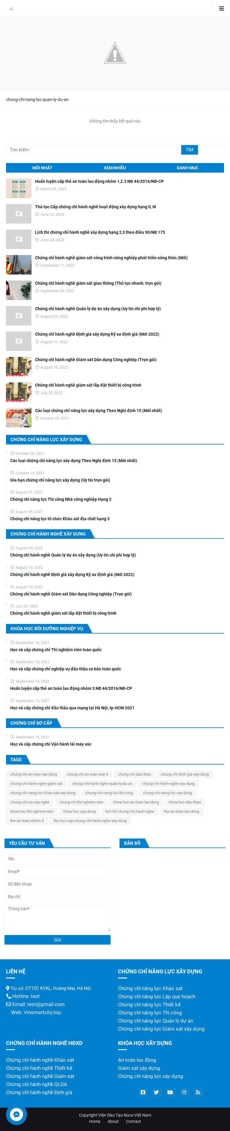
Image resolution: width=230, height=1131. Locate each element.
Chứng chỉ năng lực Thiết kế (149, 1005)
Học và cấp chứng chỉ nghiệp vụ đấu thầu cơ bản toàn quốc (65, 668)
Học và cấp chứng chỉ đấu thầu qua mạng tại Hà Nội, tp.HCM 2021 (72, 707)
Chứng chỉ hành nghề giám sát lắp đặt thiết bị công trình (88, 385)
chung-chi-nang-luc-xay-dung (167, 793)
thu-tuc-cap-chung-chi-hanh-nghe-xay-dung (90, 820)
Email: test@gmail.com (38, 1004)
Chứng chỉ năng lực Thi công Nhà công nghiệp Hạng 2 (60, 499)
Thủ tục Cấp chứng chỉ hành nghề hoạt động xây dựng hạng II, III (95, 206)
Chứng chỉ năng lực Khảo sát (150, 988)
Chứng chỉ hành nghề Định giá (39, 1092)
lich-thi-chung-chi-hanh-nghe (129, 811)
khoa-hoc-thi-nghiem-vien (31, 811)
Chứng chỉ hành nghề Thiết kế (39, 1068)
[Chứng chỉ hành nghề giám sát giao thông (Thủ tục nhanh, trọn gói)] (18, 290)
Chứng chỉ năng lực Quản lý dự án (155, 1021)
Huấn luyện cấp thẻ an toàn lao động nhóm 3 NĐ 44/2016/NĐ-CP (71, 688)
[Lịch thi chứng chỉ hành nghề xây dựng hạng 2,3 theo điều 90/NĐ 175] (18, 239)
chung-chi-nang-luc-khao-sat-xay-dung (42, 793)
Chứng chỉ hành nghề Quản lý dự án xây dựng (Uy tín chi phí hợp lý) (98, 308)
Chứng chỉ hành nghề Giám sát (40, 1076)
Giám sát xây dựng (139, 1068)
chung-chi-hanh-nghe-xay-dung (168, 783)
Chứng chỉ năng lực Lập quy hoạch (156, 996)
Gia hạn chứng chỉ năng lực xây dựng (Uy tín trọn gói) (60, 480)
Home (94, 1121)
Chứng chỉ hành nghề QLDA (36, 1084)
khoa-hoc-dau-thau (185, 802)
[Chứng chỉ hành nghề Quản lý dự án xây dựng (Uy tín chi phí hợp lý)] (18, 315)
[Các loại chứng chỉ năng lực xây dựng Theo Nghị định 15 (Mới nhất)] (18, 417)
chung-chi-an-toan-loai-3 (87, 774)
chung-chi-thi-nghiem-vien (81, 802)
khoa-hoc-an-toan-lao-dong (136, 802)
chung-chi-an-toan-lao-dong (33, 774)
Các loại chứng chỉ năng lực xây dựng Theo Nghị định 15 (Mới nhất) (98, 410)
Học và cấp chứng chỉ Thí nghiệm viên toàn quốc (56, 649)
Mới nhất (42, 167)
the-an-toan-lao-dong (181, 811)
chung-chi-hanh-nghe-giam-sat (36, 783)
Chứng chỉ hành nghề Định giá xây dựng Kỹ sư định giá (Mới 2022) (97, 334)
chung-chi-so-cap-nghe (29, 802)
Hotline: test (25, 996)
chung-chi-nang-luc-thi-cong (109, 793)
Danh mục (187, 167)
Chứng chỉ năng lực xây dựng (150, 1076)
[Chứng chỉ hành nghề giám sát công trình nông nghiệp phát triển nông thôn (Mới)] (18, 265)
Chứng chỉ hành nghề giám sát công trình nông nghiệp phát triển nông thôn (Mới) (111, 257)
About (113, 1121)
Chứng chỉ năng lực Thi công (150, 1013)
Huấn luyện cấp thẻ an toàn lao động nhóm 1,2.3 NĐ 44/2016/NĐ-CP (99, 181)
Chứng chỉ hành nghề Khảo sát (40, 1060)
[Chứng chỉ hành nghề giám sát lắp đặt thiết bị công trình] (18, 392)
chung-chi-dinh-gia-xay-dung (185, 774)
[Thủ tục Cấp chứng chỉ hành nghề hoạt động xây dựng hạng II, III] (18, 214)
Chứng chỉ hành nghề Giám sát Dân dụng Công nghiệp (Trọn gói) (96, 359)
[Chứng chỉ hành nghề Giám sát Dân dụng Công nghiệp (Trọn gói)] (18, 366)
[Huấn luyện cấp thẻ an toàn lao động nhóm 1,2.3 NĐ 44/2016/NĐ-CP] (18, 188)
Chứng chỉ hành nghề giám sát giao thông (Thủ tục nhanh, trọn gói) (98, 283)
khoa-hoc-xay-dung (79, 811)
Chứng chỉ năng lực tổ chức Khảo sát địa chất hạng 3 (60, 518)
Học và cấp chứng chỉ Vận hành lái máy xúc (50, 744)
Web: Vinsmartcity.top (36, 1012)
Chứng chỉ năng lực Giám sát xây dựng (161, 1029)
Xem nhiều (115, 167)
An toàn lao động (137, 1060)
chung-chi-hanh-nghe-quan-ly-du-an (102, 783)
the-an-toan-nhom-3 (27, 820)
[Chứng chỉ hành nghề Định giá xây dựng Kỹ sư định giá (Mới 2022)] (18, 341)
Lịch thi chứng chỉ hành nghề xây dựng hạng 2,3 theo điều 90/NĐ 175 (100, 232)
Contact (133, 1121)
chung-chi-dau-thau (134, 774)
